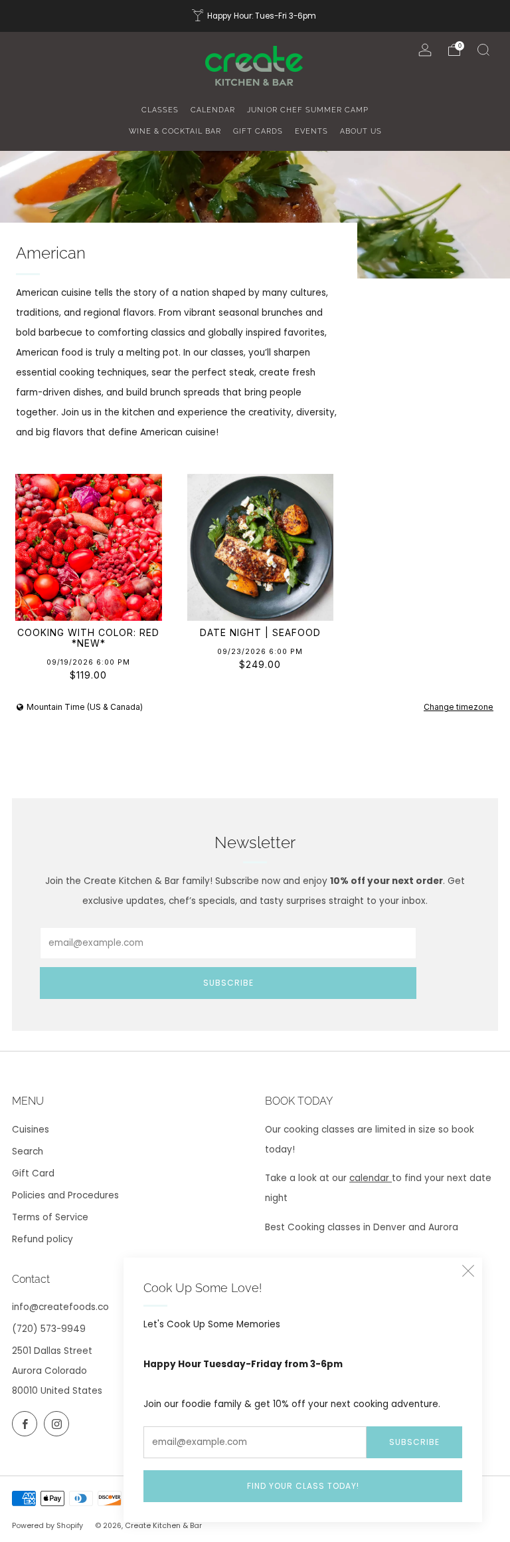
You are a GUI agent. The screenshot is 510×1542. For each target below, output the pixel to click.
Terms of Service (50, 1217)
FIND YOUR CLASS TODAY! (303, 1485)
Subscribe (414, 1442)
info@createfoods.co (60, 1307)
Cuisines (30, 1129)
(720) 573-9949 (49, 1329)
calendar (370, 1178)
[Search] (483, 49)
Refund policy (42, 1239)
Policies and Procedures (65, 1195)
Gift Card (33, 1173)
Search (27, 1151)
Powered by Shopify (47, 1526)
